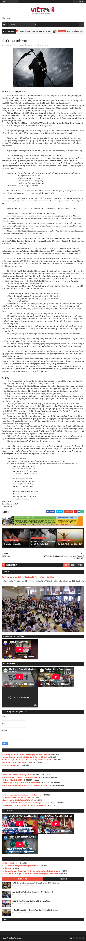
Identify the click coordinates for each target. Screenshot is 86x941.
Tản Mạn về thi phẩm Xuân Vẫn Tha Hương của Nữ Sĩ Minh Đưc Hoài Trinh (43, 542)
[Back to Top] (83, 938)
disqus (73, 565)
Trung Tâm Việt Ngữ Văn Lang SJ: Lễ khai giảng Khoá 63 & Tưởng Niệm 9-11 (32, 892)
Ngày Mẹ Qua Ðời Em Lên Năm (12, 544)
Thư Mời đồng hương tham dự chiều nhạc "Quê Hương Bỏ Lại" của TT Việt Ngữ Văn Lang (35, 883)
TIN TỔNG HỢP (6, 868)
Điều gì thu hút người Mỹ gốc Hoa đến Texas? (17, 800)
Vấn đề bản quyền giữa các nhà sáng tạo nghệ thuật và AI (21, 795)
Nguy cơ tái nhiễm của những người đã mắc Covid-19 (60, 31)
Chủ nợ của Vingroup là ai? (11, 765)
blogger (66, 565)
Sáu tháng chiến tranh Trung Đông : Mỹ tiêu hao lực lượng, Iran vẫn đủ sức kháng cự (31, 871)
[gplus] (83, 1)
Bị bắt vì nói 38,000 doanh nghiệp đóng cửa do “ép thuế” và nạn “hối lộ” (27, 760)
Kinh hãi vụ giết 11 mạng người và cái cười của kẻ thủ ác (21, 782)
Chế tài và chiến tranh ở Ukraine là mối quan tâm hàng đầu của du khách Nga (28, 803)
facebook (80, 565)
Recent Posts (22, 879)
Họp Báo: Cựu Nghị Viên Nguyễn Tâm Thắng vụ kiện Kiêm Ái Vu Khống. (31, 901)
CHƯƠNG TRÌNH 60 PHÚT (10, 863)
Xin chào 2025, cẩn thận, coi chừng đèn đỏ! (17, 774)
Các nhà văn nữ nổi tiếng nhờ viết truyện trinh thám (20, 865)
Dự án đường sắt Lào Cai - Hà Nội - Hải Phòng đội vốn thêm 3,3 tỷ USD (26, 754)
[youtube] (74, 1)
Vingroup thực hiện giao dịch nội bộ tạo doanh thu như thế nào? (24, 757)
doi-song (45, 45)
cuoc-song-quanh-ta (34, 45)
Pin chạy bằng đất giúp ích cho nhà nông (16, 797)
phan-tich (41, 31)
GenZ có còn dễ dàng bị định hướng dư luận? (17, 762)
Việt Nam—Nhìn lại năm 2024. (12, 780)
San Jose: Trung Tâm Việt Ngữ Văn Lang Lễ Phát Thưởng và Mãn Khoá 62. (29, 576)
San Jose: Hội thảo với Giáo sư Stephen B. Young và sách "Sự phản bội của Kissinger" (35, 910)
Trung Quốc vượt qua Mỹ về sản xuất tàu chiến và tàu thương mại (24, 805)
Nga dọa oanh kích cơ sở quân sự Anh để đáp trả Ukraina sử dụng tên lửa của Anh (30, 873)
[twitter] (80, 1)
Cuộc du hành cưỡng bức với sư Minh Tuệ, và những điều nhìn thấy (24, 785)
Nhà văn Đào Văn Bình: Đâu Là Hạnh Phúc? (70, 544)
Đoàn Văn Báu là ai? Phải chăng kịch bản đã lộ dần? (19, 777)
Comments (63, 879)
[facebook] (77, 1)
